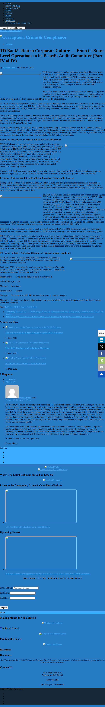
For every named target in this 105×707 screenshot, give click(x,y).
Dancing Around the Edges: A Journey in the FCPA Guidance (34, 333)
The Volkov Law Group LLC (18, 23)
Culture (21, 307)
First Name (5, 593)
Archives (9, 18)
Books (8, 15)
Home (8, 3)
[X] (101, 346)
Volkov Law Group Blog (11, 30)
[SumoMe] (101, 374)
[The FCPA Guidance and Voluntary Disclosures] (27, 343)
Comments (10, 379)
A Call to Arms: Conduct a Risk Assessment (25, 363)
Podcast (8, 13)
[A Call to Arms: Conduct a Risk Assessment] (25, 358)
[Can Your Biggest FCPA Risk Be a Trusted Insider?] (41, 522)
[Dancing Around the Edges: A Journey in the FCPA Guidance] (33, 327)
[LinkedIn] (101, 339)
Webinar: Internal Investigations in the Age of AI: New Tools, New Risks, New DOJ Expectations (47, 574)
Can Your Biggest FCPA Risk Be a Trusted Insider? (27, 527)
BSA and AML (11, 307)
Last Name (4, 598)
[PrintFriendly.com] (101, 360)
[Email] (101, 367)
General (8, 44)
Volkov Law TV (12, 8)
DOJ (27, 307)
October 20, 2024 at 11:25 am (18, 400)
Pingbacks (10, 382)
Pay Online (10, 20)
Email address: (6, 588)
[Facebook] (101, 353)
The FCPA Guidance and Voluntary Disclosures (27, 348)
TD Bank (33, 307)
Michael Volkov (10, 67)
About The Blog (12, 6)
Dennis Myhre (25, 397)
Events (8, 11)
